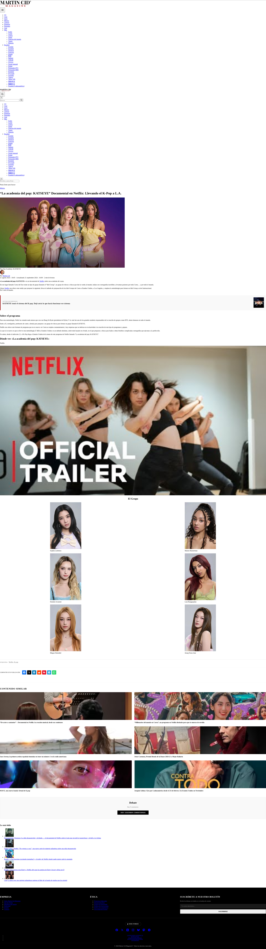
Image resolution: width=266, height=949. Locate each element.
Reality (6, 859)
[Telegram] (149, 930)
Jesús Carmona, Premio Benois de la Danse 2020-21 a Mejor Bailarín (158, 757)
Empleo (6, 907)
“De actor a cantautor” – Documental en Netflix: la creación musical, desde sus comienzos (31, 722)
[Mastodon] (144, 930)
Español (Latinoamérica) (16, 86)
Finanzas (7, 24)
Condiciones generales (135, 935)
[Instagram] (133, 930)
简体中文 (11, 81)
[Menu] (2, 9)
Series (6, 848)
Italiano (10, 58)
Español (6, 45)
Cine (5, 17)
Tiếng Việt (11, 79)
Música (6, 21)
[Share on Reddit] (39, 672)
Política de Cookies (135, 938)
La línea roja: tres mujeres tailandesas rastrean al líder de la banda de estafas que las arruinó (37, 880)
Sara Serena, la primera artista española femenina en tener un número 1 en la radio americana (33, 757)
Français (11, 52)
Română (11, 72)
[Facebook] (117, 930)
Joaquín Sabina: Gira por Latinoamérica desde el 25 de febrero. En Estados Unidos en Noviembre (168, 791)
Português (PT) (13, 68)
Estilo (10, 32)
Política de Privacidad (135, 939)
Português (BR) (13, 70)
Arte (5, 28)
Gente (10, 34)
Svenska (11, 75)
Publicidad (7, 906)
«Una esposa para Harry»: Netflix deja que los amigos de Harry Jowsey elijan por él (36, 870)
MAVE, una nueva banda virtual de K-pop (15, 791)
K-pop (16, 662)
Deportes (7, 26)
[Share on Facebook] (24, 672)
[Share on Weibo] (44, 672)
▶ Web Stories (133, 924)
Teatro (10, 41)
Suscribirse (223, 911)
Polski (10, 66)
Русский (11, 73)
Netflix (41, 281)
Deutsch (11, 50)
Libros (10, 35)
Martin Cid (6, 276)
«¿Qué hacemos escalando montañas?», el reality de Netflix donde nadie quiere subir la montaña (40, 859)
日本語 (10, 60)
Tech (5, 19)
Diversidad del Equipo (100, 909)
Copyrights (135, 940)
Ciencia (6, 22)
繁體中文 (11, 84)
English (10, 47)
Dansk (10, 54)
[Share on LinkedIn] (34, 672)
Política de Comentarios (101, 907)
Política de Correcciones (101, 906)
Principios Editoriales (100, 901)
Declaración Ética (99, 902)
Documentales (9, 838)
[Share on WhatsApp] (54, 672)
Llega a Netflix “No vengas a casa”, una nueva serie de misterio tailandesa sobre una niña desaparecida (42, 848)
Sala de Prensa (8, 902)
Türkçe (10, 77)
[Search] (2, 94)
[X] (122, 930)
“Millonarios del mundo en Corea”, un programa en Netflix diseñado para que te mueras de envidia (169, 722)
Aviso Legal (135, 936)
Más (5, 30)
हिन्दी (9, 56)
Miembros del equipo (10, 904)
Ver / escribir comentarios (133, 812)
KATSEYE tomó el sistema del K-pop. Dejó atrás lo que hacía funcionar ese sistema (36, 303)
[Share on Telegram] (49, 672)
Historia (11, 43)
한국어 (10, 62)
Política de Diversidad (100, 904)
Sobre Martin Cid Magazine (12, 901)
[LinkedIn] (127, 930)
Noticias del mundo (14, 39)
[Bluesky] (138, 930)
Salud (10, 37)
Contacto (6, 909)
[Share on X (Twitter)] (29, 672)
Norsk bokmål (13, 64)
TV (5, 15)
